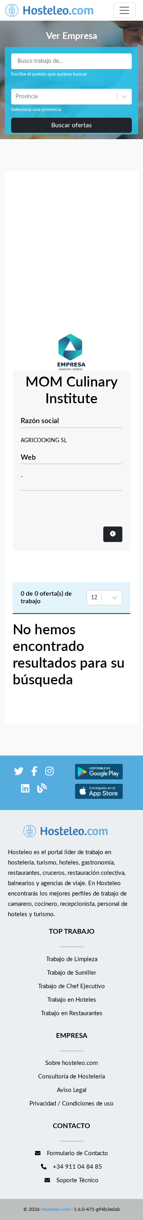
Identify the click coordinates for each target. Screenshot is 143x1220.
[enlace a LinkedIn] (25, 790)
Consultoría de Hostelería (71, 1077)
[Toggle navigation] (124, 10)
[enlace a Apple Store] (99, 798)
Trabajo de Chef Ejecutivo (71, 986)
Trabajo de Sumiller (71, 973)
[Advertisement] (71, 254)
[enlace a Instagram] (49, 773)
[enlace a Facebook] (34, 773)
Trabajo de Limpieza (71, 959)
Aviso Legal (72, 1090)
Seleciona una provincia (36, 109)
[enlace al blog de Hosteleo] (42, 790)
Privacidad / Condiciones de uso (71, 1104)
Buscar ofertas (71, 125)
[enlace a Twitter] (18, 773)
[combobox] (16, 96)
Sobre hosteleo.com (71, 1063)
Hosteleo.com (55, 1209)
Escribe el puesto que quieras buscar (49, 74)
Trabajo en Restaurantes (71, 1013)
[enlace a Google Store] (99, 778)
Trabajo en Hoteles (71, 1000)
